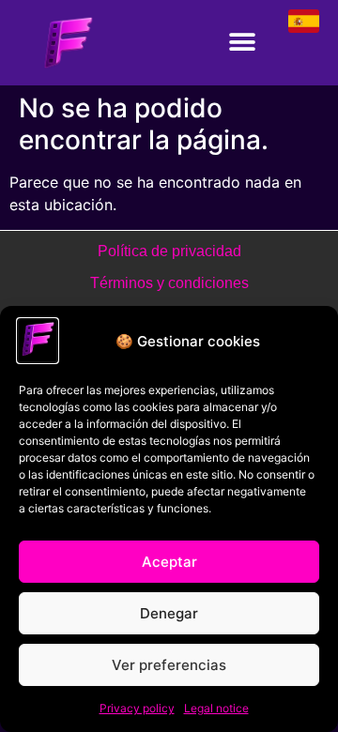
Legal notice (216, 708)
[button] (242, 43)
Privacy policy (137, 708)
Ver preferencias (169, 665)
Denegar (169, 613)
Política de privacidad (169, 251)
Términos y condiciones (169, 283)
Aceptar (169, 562)
